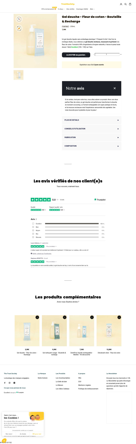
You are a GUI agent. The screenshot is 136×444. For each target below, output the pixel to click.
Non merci (9, 434)
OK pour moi (37, 434)
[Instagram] (9, 383)
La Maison (59, 385)
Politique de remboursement (88, 389)
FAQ (79, 378)
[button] (4, 440)
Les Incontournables (63, 378)
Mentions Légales (84, 385)
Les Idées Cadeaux (62, 389)
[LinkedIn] (14, 383)
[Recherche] (126, 4)
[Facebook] (5, 383)
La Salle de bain (61, 382)
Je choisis (23, 434)
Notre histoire (42, 378)
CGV (79, 382)
